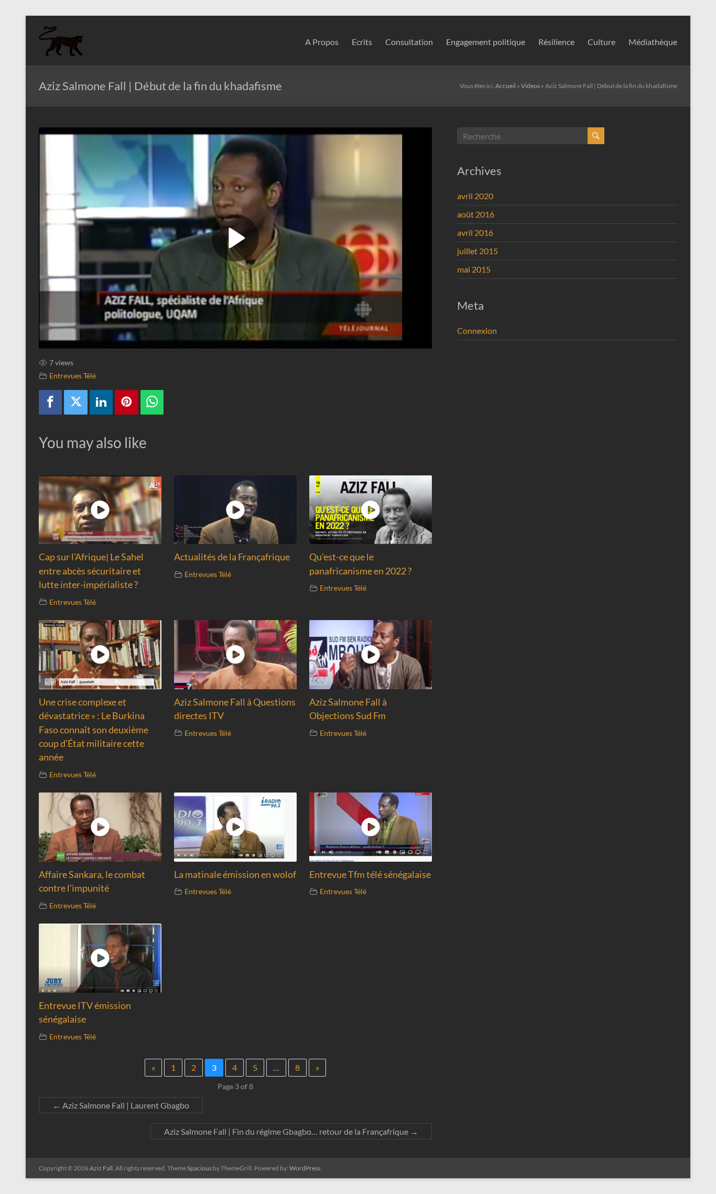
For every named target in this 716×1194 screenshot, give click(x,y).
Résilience (556, 42)
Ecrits (362, 42)
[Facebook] (50, 402)
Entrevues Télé (72, 375)
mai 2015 (474, 269)
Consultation (409, 42)
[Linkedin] (101, 402)
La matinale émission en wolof (235, 874)
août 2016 (475, 214)
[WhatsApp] (152, 402)
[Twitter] (75, 402)
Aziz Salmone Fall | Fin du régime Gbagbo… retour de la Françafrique (291, 1131)
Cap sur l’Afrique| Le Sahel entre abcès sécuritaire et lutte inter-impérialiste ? (91, 570)
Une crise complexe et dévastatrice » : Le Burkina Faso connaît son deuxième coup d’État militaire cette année (93, 730)
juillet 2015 (477, 251)
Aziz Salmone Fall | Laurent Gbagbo (120, 1105)
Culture (601, 42)
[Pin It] (126, 402)
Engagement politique (485, 42)
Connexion (477, 330)
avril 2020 (475, 196)
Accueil (505, 86)
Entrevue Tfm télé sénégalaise (370, 874)
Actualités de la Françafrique (232, 556)
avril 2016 (475, 232)
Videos (530, 86)
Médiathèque (652, 42)
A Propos (322, 42)
